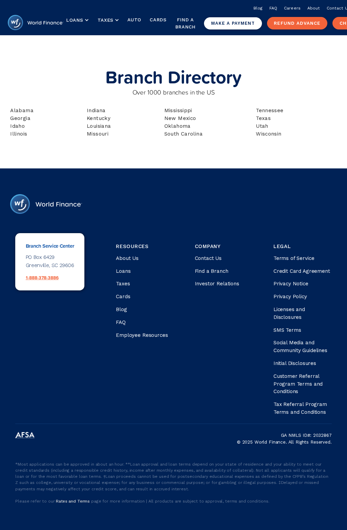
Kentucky (98, 118)
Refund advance (297, 23)
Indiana (96, 110)
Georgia (20, 118)
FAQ (273, 8)
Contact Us (208, 258)
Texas (263, 118)
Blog (258, 8)
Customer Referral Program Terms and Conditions (298, 383)
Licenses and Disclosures (289, 313)
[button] (77, 20)
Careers (292, 8)
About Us (127, 258)
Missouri (97, 134)
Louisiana (99, 126)
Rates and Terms (73, 501)
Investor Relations (217, 284)
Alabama (22, 110)
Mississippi (178, 110)
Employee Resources (142, 335)
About (313, 8)
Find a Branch (185, 23)
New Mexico (180, 118)
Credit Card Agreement (301, 271)
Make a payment (233, 23)
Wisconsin (268, 134)
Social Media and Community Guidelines (300, 346)
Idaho (17, 126)
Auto (134, 19)
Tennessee (269, 110)
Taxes (106, 20)
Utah (262, 126)
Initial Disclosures (294, 363)
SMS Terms (287, 330)
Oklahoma (177, 126)
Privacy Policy (290, 296)
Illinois (18, 134)
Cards (158, 19)
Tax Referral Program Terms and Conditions (300, 408)
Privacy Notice (290, 284)
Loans (123, 271)
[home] (35, 23)
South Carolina (183, 134)
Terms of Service (293, 258)
